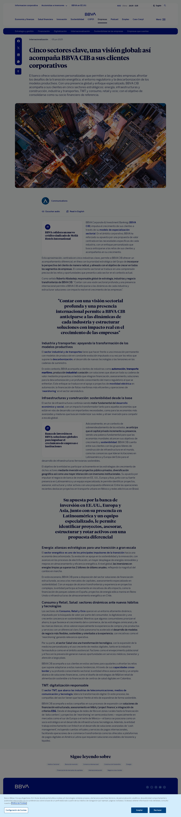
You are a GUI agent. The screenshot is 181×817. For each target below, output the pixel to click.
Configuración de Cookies (16, 810)
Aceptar (139, 810)
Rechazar (158, 810)
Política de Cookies (19, 803)
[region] (90, 805)
